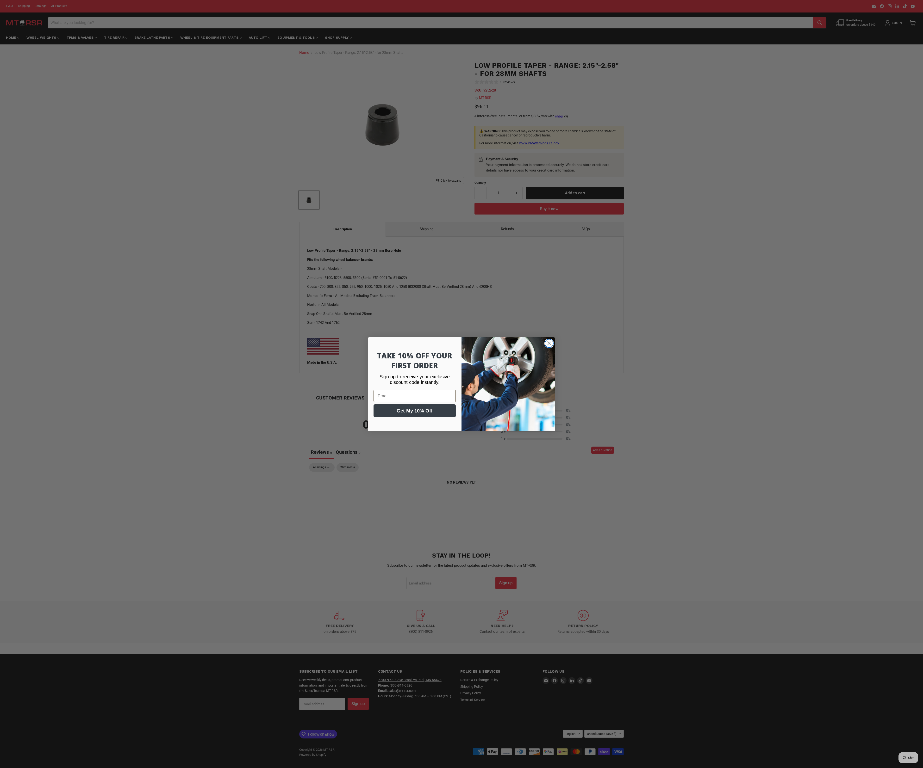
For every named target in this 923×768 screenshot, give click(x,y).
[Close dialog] (549, 343)
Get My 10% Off (415, 410)
